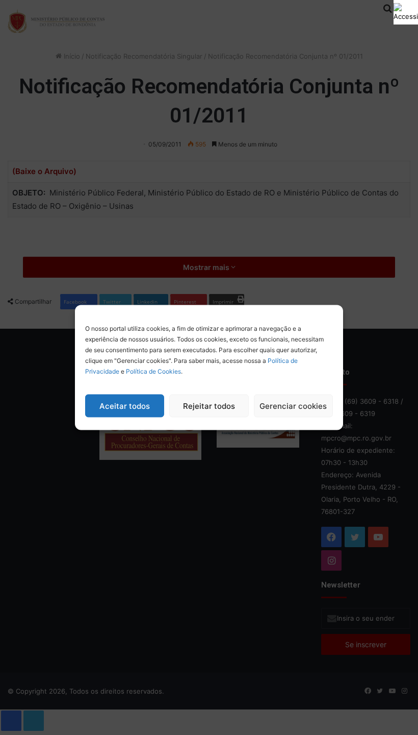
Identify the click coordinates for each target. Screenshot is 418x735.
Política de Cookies (153, 371)
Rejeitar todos (209, 405)
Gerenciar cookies (293, 405)
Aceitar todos (124, 405)
